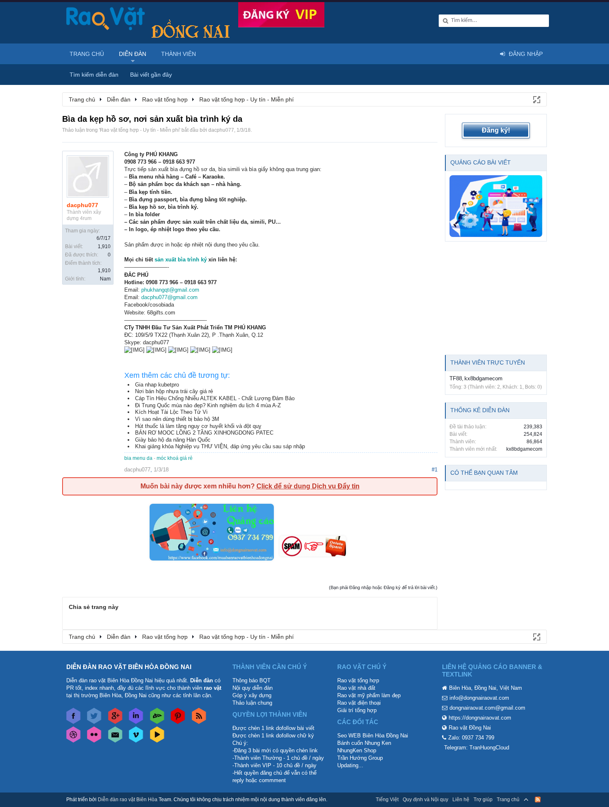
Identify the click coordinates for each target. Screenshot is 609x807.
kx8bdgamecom (483, 378)
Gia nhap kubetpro (157, 385)
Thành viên (178, 54)
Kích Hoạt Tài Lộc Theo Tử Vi (171, 412)
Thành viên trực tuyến (487, 362)
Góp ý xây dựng (251, 695)
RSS (538, 799)
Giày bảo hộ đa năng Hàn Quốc (172, 440)
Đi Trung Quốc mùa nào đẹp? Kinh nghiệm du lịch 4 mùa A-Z (208, 405)
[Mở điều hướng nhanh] (536, 99)
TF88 (456, 378)
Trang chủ (87, 54)
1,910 (104, 246)
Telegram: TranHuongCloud (476, 747)
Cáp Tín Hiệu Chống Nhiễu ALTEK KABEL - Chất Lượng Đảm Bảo (215, 398)
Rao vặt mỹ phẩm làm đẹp (369, 695)
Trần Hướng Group (360, 758)
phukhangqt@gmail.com (170, 290)
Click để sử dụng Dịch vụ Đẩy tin (308, 486)
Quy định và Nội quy (425, 799)
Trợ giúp (483, 799)
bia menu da (138, 458)
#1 (434, 469)
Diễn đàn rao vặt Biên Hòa (127, 799)
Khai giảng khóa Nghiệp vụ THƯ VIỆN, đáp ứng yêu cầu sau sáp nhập (220, 446)
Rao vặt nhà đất (356, 688)
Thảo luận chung (252, 703)
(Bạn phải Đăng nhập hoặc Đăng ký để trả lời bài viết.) (383, 587)
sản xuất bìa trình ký (181, 259)
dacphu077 (221, 130)
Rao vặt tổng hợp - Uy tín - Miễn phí (139, 130)
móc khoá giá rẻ (175, 458)
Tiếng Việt (387, 799)
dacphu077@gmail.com (169, 297)
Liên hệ (460, 799)
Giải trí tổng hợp (357, 710)
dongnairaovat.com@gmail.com (487, 708)
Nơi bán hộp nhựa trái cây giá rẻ (174, 391)
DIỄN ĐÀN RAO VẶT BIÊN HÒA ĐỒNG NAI (128, 666)
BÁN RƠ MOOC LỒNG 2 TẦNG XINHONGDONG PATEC (204, 433)
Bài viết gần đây (151, 74)
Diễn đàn (132, 54)
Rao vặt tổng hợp (358, 680)
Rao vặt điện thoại (359, 703)
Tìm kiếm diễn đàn (94, 74)
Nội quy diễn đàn (252, 688)
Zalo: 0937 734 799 (471, 738)
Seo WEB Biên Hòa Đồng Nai (372, 735)
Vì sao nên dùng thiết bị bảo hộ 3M (177, 419)
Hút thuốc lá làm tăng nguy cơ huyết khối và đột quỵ (198, 426)
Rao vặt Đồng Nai (470, 728)
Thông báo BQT (251, 680)
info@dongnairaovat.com (479, 698)
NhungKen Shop (356, 750)
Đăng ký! (496, 130)
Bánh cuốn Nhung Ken (364, 743)
